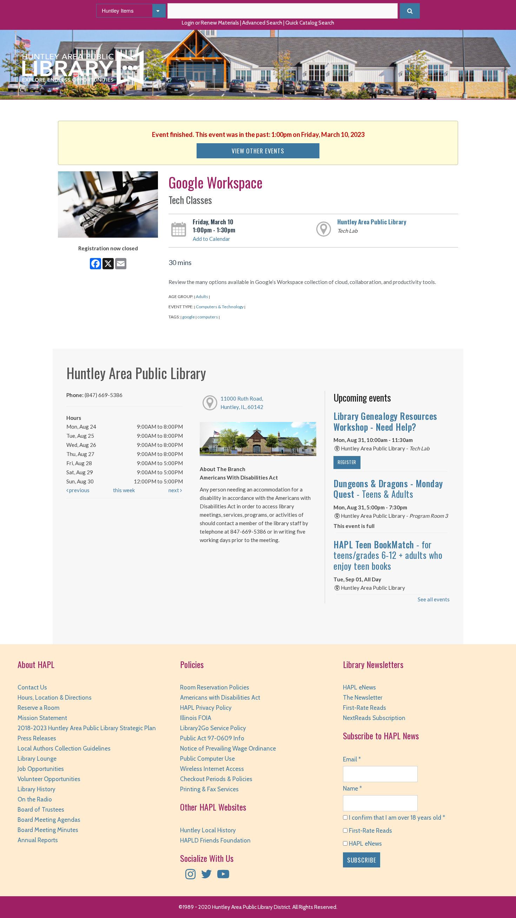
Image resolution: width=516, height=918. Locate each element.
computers (207, 316)
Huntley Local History (208, 830)
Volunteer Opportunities (49, 778)
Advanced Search (262, 23)
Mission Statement (42, 717)
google (188, 316)
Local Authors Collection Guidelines (64, 748)
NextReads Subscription (374, 717)
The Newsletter (362, 697)
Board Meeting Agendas (49, 819)
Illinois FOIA (195, 717)
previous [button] (79, 490)
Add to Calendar (211, 239)
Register (347, 462)
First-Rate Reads (364, 707)
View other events (258, 150)
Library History (36, 789)
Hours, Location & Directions (55, 697)
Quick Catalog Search (309, 23)
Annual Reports (38, 840)
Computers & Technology (220, 306)
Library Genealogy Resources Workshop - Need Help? (385, 421)
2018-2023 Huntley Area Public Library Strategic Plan (87, 728)
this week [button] (124, 490)
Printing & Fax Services (209, 789)
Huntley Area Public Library (371, 221)
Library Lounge (37, 758)
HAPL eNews (359, 687)
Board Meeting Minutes (48, 829)
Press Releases (37, 738)
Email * (352, 759)
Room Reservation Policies (214, 687)
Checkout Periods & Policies (216, 778)
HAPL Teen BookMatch (387, 555)
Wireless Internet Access (212, 768)
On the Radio (35, 799)
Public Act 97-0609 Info (212, 738)
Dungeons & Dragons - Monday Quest (388, 489)
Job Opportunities (41, 768)
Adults (202, 296)
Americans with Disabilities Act (220, 697)
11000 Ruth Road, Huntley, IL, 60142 (241, 402)
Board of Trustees (41, 809)
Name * (352, 788)
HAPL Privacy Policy (206, 707)
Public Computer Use (207, 758)
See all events (434, 599)
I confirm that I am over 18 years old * (396, 817)
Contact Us (32, 687)
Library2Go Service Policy (213, 728)
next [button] (174, 490)
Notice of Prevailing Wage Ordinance (228, 748)
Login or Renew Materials (210, 23)
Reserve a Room (38, 707)
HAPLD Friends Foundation (215, 840)
